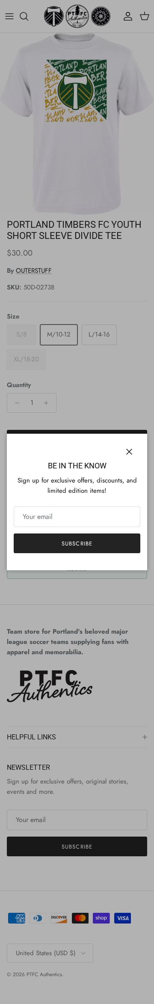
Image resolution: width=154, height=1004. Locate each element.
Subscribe (77, 543)
